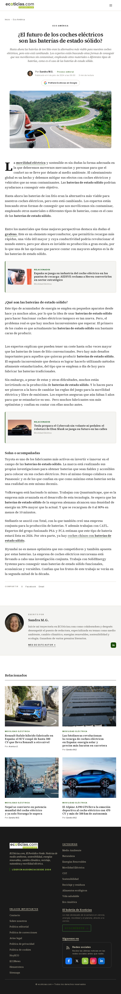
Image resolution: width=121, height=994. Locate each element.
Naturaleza (68, 856)
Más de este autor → (42, 645)
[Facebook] (68, 961)
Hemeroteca (17, 967)
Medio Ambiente (71, 850)
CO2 (64, 873)
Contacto (15, 915)
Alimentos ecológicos (74, 890)
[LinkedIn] (113, 645)
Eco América (19, 19)
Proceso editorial (65, 72)
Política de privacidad (22, 944)
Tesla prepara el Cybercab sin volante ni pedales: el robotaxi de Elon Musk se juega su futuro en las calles (70, 427)
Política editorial (19, 926)
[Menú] (111, 5)
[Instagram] (93, 961)
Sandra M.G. (46, 71)
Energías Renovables (74, 861)
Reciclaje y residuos (73, 884)
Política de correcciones (23, 932)
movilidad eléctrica (31, 163)
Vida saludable (70, 896)
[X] (77, 961)
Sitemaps (15, 972)
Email (41, 586)
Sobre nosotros (18, 921)
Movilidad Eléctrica (73, 867)
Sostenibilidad (70, 879)
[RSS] (85, 961)
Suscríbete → (77, 928)
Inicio (7, 19)
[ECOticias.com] (20, 5)
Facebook (31, 586)
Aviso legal (16, 938)
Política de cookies (20, 949)
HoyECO (14, 955)
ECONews (15, 961)
